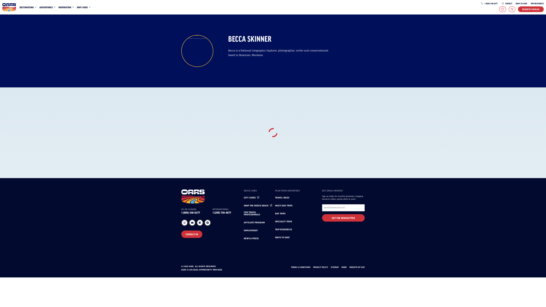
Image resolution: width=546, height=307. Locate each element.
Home (344, 267)
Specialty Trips (283, 221)
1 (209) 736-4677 (222, 212)
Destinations (26, 7)
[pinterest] (207, 222)
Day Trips (280, 213)
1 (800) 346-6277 (491, 4)
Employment (251, 230)
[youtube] (192, 222)
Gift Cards (250, 197)
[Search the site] (512, 9)
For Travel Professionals (252, 213)
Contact (508, 4)
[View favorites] (502, 9)
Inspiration (64, 7)
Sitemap (335, 267)
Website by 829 (357, 267)
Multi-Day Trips (283, 205)
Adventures (46, 7)
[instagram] (184, 222)
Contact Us (192, 234)
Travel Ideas (282, 197)
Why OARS (82, 7)
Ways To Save (521, 4)
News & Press (251, 238)
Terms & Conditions (301, 267)
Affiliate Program (254, 222)
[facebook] (200, 222)
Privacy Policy (320, 267)
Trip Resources (537, 4)
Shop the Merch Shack (256, 205)
